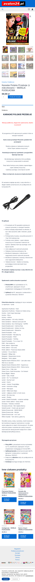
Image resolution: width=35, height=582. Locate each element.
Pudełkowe (11, 82)
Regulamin (17, 549)
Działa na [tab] (4, 110)
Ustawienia (15, 579)
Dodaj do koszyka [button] (7, 499)
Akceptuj (6, 579)
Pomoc (17, 559)
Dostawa (17, 555)
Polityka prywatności (17, 551)
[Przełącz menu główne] (31, 3)
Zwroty (17, 557)
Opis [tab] (3, 107)
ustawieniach (29, 575)
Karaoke (4, 82)
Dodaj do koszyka (15, 97)
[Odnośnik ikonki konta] (32, 9)
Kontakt (17, 553)
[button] (2, 9)
